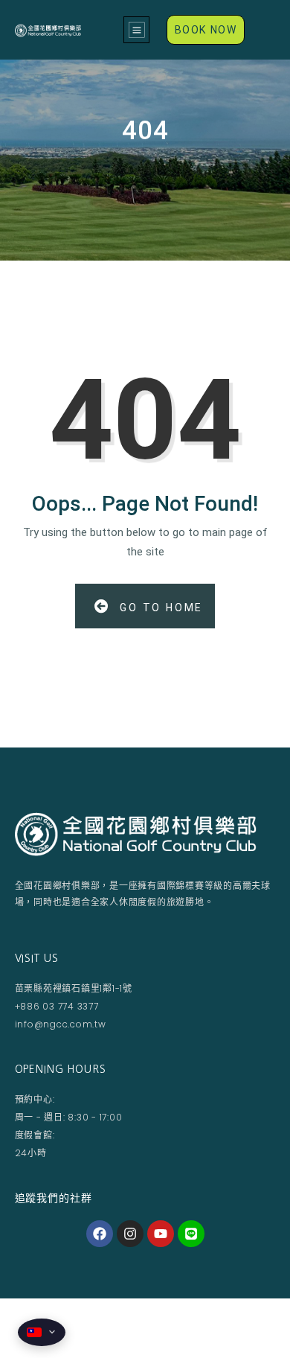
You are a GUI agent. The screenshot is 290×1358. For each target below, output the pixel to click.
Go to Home (159, 607)
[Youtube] (160, 1233)
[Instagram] (130, 1233)
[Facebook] (99, 1233)
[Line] (191, 1233)
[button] (136, 29)
